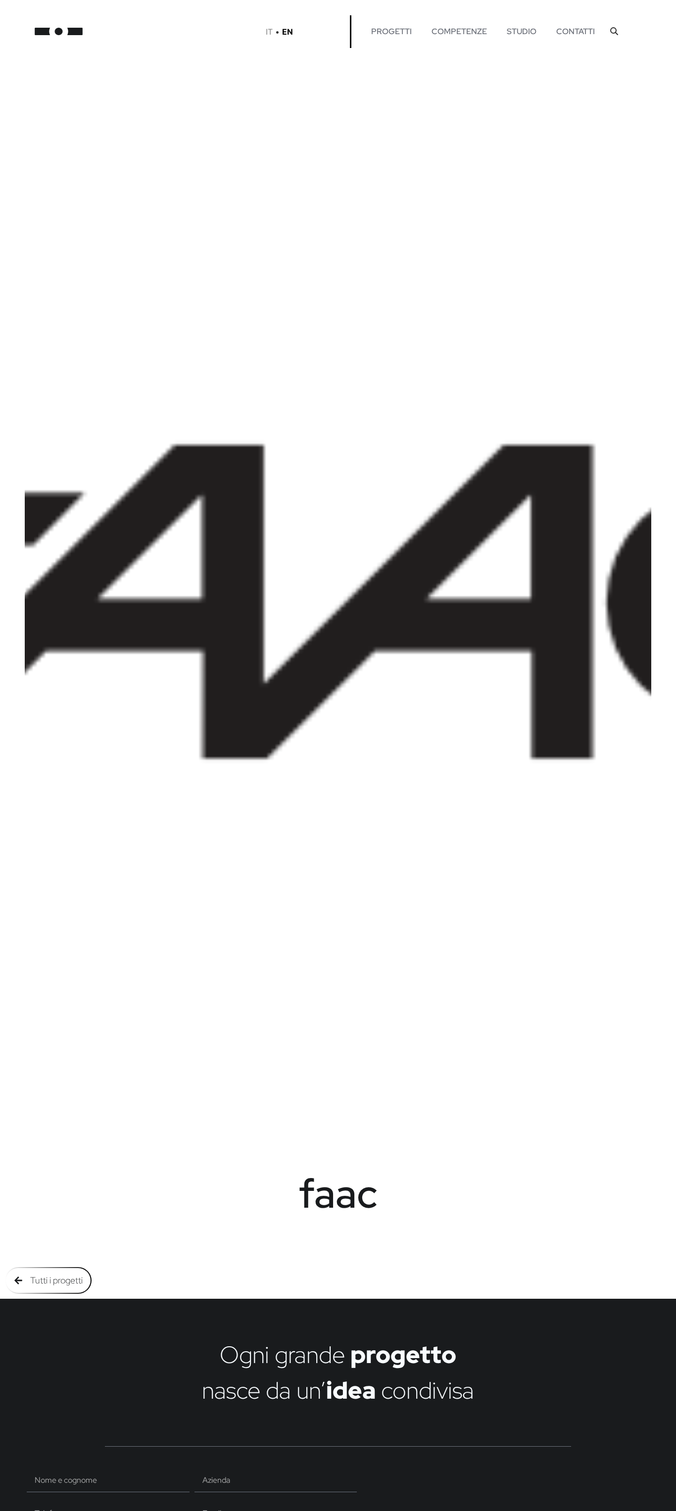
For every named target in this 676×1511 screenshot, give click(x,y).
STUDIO (521, 31)
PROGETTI (391, 31)
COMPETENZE (459, 31)
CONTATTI (575, 31)
